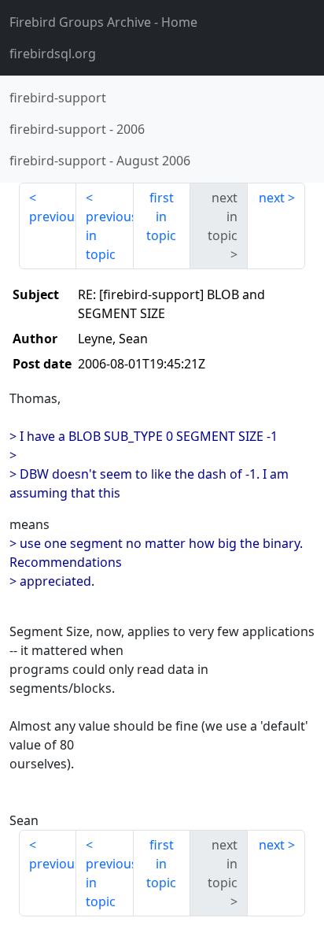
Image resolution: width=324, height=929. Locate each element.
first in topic (161, 216)
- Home (103, 22)
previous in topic (110, 235)
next (272, 197)
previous (52, 216)
